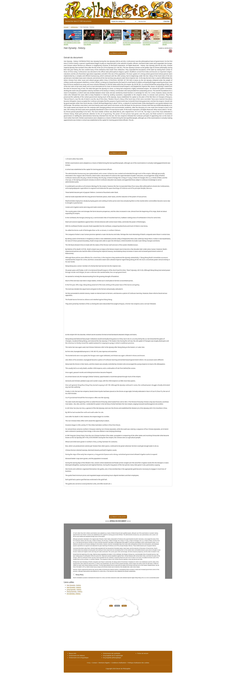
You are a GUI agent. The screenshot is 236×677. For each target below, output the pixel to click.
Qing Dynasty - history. (74, 589)
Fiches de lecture (142, 653)
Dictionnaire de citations (77, 655)
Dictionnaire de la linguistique (78, 657)
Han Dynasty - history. (74, 585)
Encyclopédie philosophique (112, 657)
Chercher (167, 21)
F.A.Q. (89, 663)
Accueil (66, 27)
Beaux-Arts (72, 653)
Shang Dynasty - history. (74, 591)
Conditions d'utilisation (118, 663)
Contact (94, 663)
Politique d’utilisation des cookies (138, 663)
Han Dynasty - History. (74, 587)
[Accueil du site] (118, 9)
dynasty (117, 605)
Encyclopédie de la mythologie (113, 655)
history (124, 605)
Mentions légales (104, 663)
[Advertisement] (118, 137)
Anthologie (74, 27)
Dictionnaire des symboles (111, 653)
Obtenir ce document (119, 53)
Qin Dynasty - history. (74, 593)
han (111, 605)
